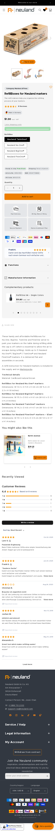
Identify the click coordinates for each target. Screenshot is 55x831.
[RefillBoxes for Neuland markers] (27, 74)
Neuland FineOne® (16, 157)
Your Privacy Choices (14, 826)
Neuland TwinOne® (17, 139)
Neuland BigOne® (15, 151)
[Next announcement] (50, 3)
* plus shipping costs (13, 124)
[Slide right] (41, 313)
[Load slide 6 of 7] (33, 312)
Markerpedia (26, 369)
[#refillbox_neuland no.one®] (38, 74)
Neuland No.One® (15, 145)
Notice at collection (9, 829)
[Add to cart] (47, 305)
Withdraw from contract (27, 752)
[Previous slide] (4, 38)
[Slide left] (14, 313)
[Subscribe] (47, 776)
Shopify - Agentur (22, 817)
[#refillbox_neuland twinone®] (16, 74)
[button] (4, 10)
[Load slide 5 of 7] (30, 312)
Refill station (34, 436)
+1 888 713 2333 (16, 705)
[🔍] (27, 39)
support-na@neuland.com (20, 709)
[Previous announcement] (5, 3)
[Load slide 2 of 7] (21, 312)
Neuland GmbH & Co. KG (30, 815)
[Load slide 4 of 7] (27, 312)
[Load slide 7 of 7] (36, 312)
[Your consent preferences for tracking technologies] (4, 827)
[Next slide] (50, 38)
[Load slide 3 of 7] (24, 312)
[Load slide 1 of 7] (18, 312)
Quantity (8, 182)
